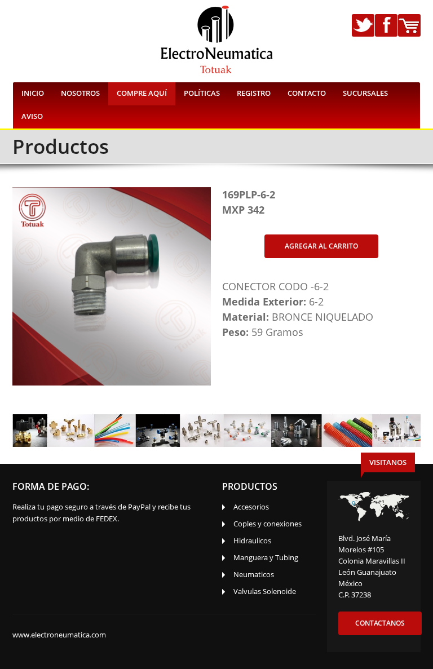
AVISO (32, 116)
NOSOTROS (80, 93)
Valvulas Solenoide (264, 591)
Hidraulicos (252, 540)
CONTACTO (307, 93)
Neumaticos (253, 574)
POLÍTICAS (202, 93)
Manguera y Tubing (265, 557)
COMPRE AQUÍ (142, 93)
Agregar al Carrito (321, 246)
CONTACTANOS (380, 623)
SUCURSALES (365, 93)
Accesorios (251, 507)
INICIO (32, 93)
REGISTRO (254, 93)
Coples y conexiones (267, 524)
